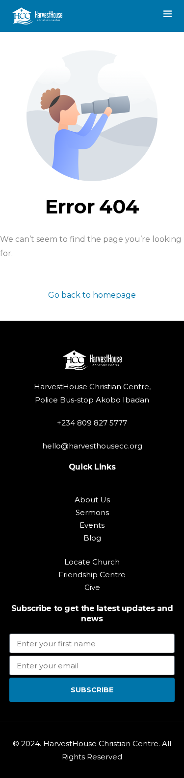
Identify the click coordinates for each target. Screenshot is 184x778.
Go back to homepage (92, 295)
